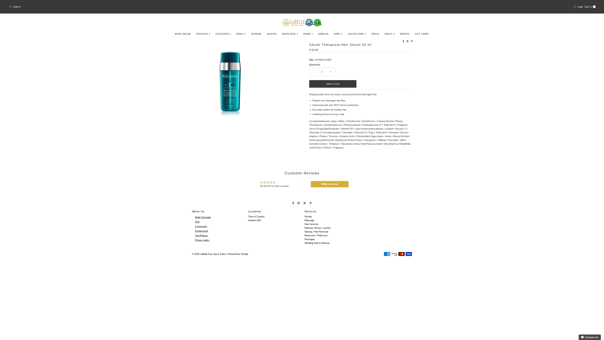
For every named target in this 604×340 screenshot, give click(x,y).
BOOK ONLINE (183, 34)
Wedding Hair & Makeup (317, 243)
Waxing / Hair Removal (316, 231)
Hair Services (312, 224)
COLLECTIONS (356, 34)
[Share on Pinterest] (412, 41)
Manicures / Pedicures (316, 235)
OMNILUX (323, 34)
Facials (308, 216)
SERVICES (202, 34)
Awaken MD (254, 220)
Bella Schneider (203, 217)
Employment (201, 231)
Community (201, 226)
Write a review (329, 184)
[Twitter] (304, 203)
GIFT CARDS (422, 34)
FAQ (197, 222)
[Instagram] (298, 203)
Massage (309, 220)
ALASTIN (272, 34)
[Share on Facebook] (404, 41)
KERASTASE (289, 34)
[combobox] (154, 7)
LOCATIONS (222, 34)
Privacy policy (202, 240)
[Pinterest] (310, 203)
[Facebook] (293, 203)
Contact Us (591, 337)
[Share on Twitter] (407, 41)
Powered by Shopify (238, 254)
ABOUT (389, 34)
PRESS (375, 34)
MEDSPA (405, 34)
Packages (310, 239)
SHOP (337, 34)
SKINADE (256, 34)
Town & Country (256, 216)
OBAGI (240, 34)
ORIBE (307, 34)
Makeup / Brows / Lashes (318, 228)
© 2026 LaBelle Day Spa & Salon (209, 254)
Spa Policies (201, 235)
